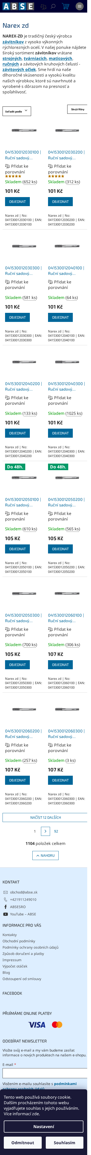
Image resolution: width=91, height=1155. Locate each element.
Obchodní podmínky (19, 941)
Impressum (12, 959)
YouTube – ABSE (23, 914)
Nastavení (43, 1126)
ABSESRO (18, 906)
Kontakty (10, 934)
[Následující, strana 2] (45, 831)
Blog (6, 972)
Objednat (17, 201)
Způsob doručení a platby (23, 953)
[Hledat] (53, 6)
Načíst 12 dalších (45, 817)
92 (56, 831)
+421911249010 (23, 899)
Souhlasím (64, 1142)
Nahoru (48, 855)
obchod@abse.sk (23, 892)
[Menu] (80, 6)
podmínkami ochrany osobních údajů (40, 1086)
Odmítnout (22, 1142)
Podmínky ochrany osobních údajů (30, 947)
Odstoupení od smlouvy (22, 978)
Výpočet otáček (15, 966)
